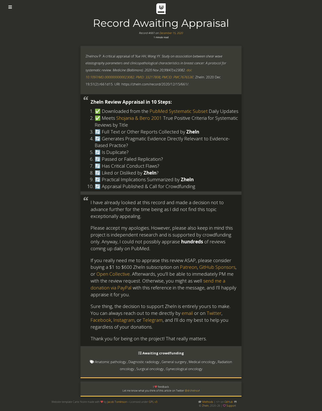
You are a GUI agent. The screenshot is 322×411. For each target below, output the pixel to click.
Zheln (205, 405)
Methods (207, 402)
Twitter (214, 313)
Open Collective (113, 274)
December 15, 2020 (171, 33)
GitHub (228, 402)
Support (231, 405)
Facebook (101, 320)
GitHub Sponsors (217, 267)
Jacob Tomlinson (117, 402)
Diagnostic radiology (143, 361)
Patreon (188, 267)
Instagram (124, 320)
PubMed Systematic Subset (179, 111)
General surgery (174, 361)
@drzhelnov (192, 390)
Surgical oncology (150, 368)
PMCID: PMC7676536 (177, 77)
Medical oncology (202, 361)
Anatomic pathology (110, 361)
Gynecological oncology (184, 368)
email (187, 313)
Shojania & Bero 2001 (139, 118)
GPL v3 (153, 402)
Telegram (153, 320)
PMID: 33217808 (148, 77)
